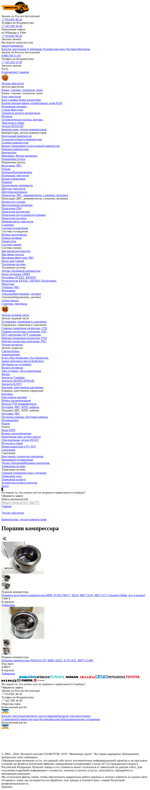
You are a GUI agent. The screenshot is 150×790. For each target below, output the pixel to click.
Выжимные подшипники (17, 459)
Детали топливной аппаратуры (20, 270)
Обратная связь (10, 703)
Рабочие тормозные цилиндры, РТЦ (24, 338)
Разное (5, 423)
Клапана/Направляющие (16, 172)
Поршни (6, 182)
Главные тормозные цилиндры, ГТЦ (24, 328)
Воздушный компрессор (16, 136)
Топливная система (13, 264)
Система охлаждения (14, 228)
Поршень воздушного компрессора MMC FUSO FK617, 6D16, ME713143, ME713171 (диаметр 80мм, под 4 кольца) (73, 595)
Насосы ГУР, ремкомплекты (18, 403)
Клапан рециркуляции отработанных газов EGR (31, 103)
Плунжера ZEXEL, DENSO (18, 277)
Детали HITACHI (12, 126)
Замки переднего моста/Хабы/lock (22, 361)
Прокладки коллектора (15, 211)
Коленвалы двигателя (15, 175)
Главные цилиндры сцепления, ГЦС (24, 331)
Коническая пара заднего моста (21, 436)
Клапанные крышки (14, 106)
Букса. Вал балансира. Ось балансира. (25, 357)
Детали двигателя (12, 512)
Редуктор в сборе (12, 443)
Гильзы (5, 168)
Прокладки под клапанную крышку (23, 214)
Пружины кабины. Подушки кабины (24, 416)
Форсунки (7, 283)
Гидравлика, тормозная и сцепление (24, 321)
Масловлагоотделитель (15, 251)
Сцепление (8, 449)
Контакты (56, 719)
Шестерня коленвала (14, 191)
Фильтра (6, 116)
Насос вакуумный (12, 260)
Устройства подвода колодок (19, 482)
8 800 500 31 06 (10, 55)
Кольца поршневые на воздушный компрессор (30, 145)
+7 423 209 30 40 (11, 26)
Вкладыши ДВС (11, 165)
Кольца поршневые (13, 178)
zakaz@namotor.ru (12, 45)
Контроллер (8, 152)
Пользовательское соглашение (81, 719)
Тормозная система (13, 466)
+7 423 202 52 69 (11, 62)
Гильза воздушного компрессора (21, 139)
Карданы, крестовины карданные (22, 387)
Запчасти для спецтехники (74, 715)
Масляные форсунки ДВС (17, 257)
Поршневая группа (13, 159)
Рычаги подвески (12, 367)
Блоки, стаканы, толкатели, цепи (22, 90)
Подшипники (9, 420)
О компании (9, 719)
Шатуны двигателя (13, 188)
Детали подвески (12, 344)
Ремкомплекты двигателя (17, 221)
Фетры (5, 374)
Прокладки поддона (14, 218)
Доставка (44, 719)
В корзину (7, 601)
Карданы (7, 393)
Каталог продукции (13, 715)
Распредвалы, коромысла (17, 185)
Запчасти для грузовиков (41, 715)
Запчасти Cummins (13, 377)
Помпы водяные (11, 237)
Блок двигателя (11, 96)
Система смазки (11, 244)
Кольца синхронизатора (16, 433)
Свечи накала (9, 300)
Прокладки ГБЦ (11, 208)
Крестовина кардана (14, 397)
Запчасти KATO (11, 384)
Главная (6, 506)
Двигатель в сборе (12, 122)
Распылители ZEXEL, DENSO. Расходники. (29, 280)
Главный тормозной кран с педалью (23, 472)
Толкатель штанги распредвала (20, 113)
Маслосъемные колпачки (17, 205)
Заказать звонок (11, 39)
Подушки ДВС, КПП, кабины (20, 407)
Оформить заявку (12, 495)
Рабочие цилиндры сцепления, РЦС (24, 341)
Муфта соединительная (16, 400)
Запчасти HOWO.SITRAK (17, 380)
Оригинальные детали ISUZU (20, 439)
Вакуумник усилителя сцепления (22, 456)
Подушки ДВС (10, 413)
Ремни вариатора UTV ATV (18, 446)
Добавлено (8, 605)
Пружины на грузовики (16, 364)
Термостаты (8, 241)
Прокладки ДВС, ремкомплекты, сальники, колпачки (34, 195)
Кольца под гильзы (13, 201)
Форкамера (8, 290)
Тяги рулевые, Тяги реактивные (21, 370)
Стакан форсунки (12, 109)
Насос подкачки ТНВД (15, 274)
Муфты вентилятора (14, 234)
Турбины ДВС (10, 287)
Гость (4, 68)
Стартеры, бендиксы (14, 303)
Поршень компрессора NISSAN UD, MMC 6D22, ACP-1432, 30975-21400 (47, 660)
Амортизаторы (10, 354)
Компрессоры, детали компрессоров (23, 129)
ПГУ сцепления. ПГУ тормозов (21, 334)
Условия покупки (28, 719)
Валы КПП (8, 430)
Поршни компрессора (15, 149)
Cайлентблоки (10, 351)
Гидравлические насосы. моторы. (22, 119)
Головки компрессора (14, 142)
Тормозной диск (11, 476)
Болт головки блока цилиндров (21, 99)
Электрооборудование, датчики (21, 293)
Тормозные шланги (13, 479)
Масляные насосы (12, 254)
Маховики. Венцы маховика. (19, 155)
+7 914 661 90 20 (11, 19)
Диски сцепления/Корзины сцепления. (25, 463)
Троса (5, 486)
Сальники (7, 224)
